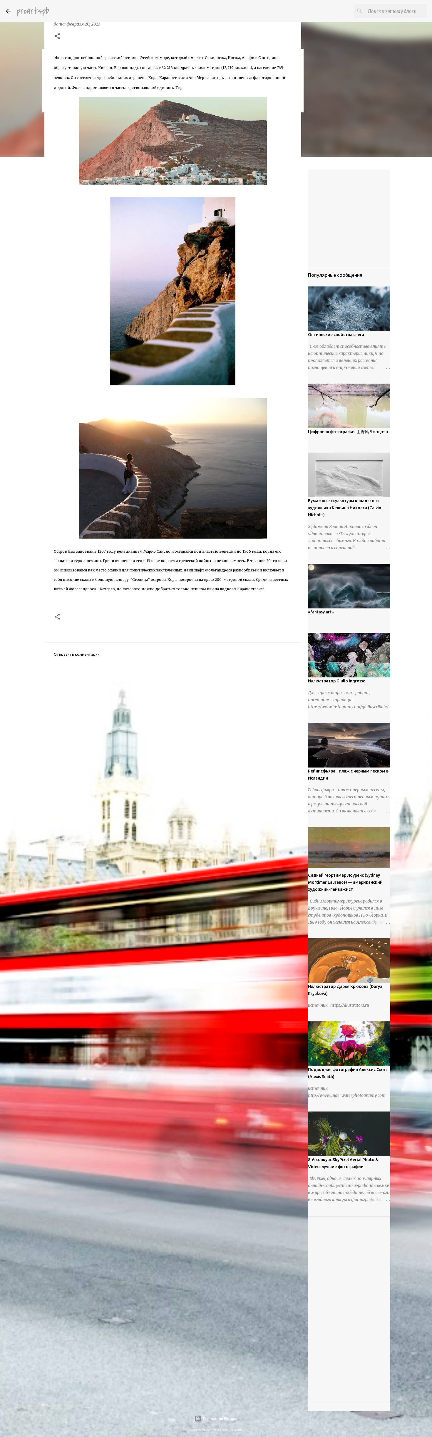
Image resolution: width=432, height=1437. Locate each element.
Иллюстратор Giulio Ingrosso (337, 681)
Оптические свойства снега (336, 334)
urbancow (236, 1429)
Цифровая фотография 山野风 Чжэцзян (348, 431)
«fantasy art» (321, 612)
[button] (57, 37)
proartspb (32, 11)
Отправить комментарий (77, 654)
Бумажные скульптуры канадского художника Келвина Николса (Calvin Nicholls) (344, 507)
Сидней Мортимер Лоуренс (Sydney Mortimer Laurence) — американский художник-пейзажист (345, 882)
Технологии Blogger (219, 1418)
